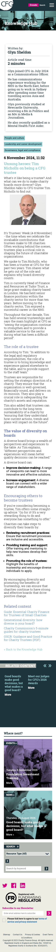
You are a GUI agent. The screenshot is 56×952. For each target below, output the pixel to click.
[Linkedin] (22, 886)
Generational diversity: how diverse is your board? (23, 621)
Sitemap (6, 935)
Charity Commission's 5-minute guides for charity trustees (26, 629)
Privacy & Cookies (32, 935)
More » (10, 782)
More (8, 694)
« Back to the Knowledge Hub (23, 649)
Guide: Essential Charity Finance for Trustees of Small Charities (26, 613)
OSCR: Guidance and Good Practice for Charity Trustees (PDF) (28, 638)
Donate (33, 4)
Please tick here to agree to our (27, 920)
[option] (16, 684)
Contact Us (17, 935)
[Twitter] (4, 886)
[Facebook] (13, 886)
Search (42, 5)
